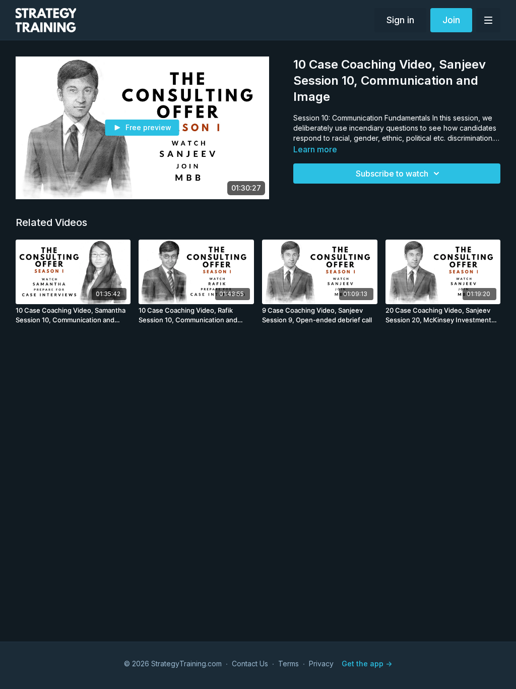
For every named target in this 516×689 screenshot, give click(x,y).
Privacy (321, 663)
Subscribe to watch (392, 173)
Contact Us (250, 663)
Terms (288, 663)
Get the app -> (367, 663)
